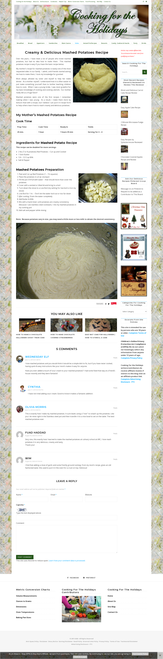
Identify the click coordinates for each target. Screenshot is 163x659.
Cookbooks (53, 1)
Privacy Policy (104, 641)
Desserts (104, 43)
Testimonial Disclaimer (129, 641)
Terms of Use (115, 641)
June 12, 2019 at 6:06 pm (32, 410)
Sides (77, 43)
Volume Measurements (26, 596)
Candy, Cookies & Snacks (120, 43)
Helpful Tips (62, 1)
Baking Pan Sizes (23, 617)
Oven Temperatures (25, 612)
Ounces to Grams (23, 601)
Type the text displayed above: (28, 513)
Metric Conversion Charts (76, 1)
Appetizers (41, 43)
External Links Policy (90, 641)
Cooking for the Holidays (24, 1)
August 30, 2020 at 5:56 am (33, 461)
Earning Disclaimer (66, 641)
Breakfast (20, 43)
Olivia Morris (35, 407)
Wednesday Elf (37, 356)
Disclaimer (43, 641)
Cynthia (34, 386)
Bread (30, 43)
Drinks (144, 43)
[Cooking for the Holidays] (81, 22)
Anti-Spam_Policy (32, 641)
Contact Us (107, 1)
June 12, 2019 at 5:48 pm (32, 360)
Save (114, 304)
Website (88, 494)
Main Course (66, 43)
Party (135, 43)
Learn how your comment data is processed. (67, 560)
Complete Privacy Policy (131, 358)
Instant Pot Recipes (90, 43)
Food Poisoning (90, 1)
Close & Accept (80, 657)
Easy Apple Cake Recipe (130, 107)
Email (54, 494)
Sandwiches (53, 43)
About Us (36, 1)
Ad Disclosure (44, 1)
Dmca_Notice (53, 641)
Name (19, 494)
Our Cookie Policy (140, 654)
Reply (115, 358)
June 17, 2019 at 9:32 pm (35, 390)
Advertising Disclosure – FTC (81, 644)
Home (110, 596)
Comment (20, 523)
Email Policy (78, 641)
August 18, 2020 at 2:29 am (33, 436)
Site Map (99, 1)
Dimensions (21, 606)
